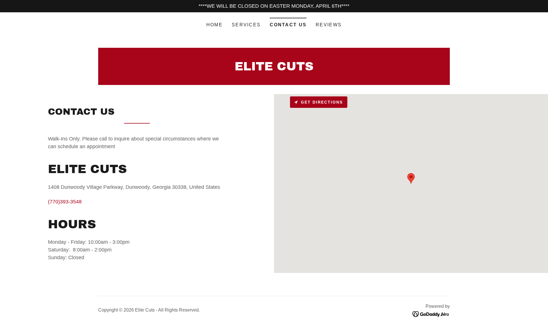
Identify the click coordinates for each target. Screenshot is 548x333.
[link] (274, 69)
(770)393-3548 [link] (65, 202)
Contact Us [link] (288, 24)
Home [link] (214, 24)
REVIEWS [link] (329, 24)
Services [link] (246, 24)
